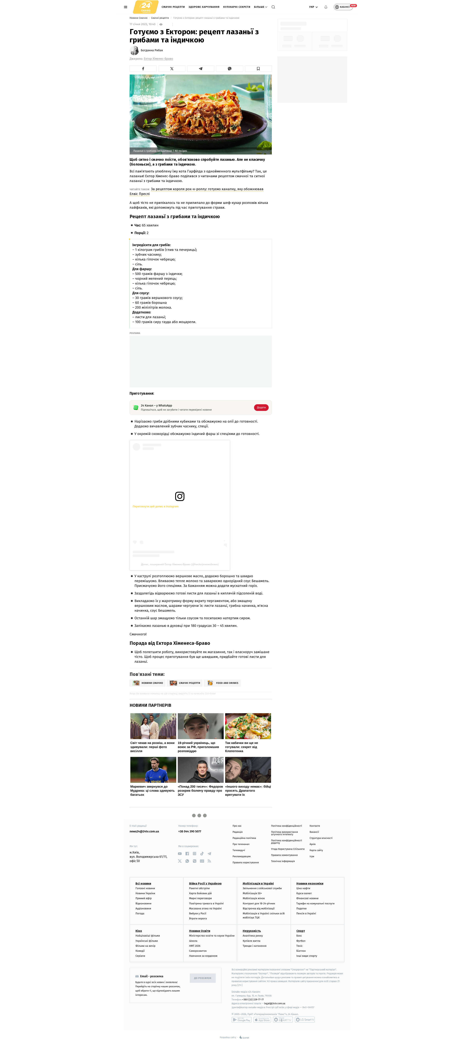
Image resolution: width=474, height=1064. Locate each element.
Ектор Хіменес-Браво (158, 58)
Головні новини (145, 888)
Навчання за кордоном (203, 955)
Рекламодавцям (242, 856)
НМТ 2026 (195, 945)
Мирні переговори (200, 898)
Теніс (299, 945)
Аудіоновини (143, 908)
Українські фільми (147, 940)
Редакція (238, 832)
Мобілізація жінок (254, 898)
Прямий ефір (144, 898)
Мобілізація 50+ (252, 893)
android (242, 1019)
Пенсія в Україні (306, 913)
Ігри (312, 856)
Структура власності (321, 838)
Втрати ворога (198, 918)
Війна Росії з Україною (205, 883)
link (179, 853)
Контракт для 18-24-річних (259, 903)
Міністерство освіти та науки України (212, 935)
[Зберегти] (258, 69)
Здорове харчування (204, 7)
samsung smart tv (305, 1019)
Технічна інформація (283, 861)
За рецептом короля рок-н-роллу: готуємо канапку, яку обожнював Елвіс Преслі (196, 191)
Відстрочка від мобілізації (259, 908)
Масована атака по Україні (205, 908)
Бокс (299, 935)
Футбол (301, 940)
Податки (301, 908)
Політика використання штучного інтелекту (284, 833)
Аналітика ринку (253, 935)
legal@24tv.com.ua (274, 1003)
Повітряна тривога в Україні (206, 903)
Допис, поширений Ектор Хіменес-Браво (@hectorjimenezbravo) (180, 564)
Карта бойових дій (200, 893)
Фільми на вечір (145, 945)
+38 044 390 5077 (189, 831)
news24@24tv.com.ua (144, 831)
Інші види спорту (306, 955)
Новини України (145, 893)
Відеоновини (143, 903)
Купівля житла (251, 940)
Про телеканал (241, 844)
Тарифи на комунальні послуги (315, 903)
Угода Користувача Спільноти (288, 849)
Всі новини (143, 883)
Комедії (140, 950)
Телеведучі (239, 850)
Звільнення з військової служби (262, 888)
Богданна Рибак (152, 50)
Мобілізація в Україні (258, 883)
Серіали (140, 955)
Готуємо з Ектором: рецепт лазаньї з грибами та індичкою (206, 18)
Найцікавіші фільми (148, 935)
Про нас (237, 826)
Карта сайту (316, 850)
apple (262, 1019)
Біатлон (301, 950)
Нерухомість (252, 931)
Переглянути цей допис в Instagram (155, 506)
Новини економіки (309, 883)
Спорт (300, 931)
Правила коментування (284, 855)
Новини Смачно (139, 18)
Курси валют (304, 893)
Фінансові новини (307, 898)
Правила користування (246, 862)
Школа (193, 940)
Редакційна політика (244, 838)
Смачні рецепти (173, 7)
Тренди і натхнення (254, 945)
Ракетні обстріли (199, 888)
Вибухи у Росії (197, 913)
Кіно (139, 931)
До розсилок (202, 978)
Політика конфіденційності (286, 826)
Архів (313, 844)
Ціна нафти (303, 888)
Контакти (315, 826)
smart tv (283, 1019)
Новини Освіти (199, 931)
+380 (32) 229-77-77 (253, 999)
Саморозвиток (198, 950)
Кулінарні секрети (237, 7)
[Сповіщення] (325, 7)
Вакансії (314, 832)
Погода (140, 913)
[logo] (146, 7)
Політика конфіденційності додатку (286, 841)
